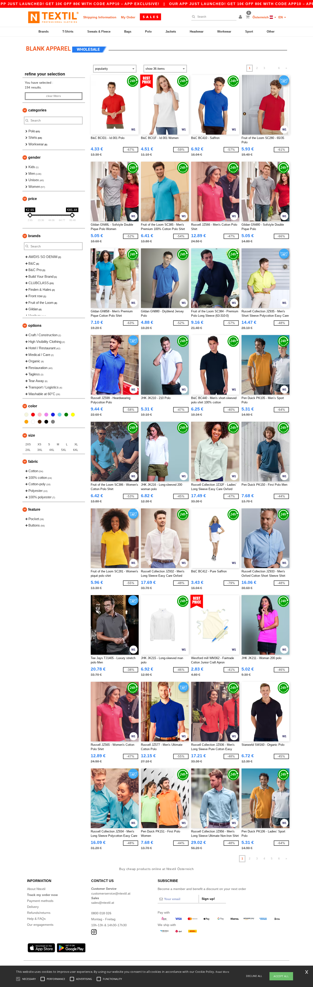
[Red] (33, 415)
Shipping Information (99, 17)
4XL (51, 450)
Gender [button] (34, 157)
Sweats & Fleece (98, 31)
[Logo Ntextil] (53, 17)
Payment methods (40, 901)
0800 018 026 (101, 913)
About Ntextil (36, 889)
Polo (148, 31)
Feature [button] (34, 509)
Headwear (196, 31)
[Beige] (26, 415)
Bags (127, 31)
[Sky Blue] (60, 415)
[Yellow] (73, 415)
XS (39, 444)
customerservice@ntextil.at (110, 893)
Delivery (33, 907)
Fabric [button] (33, 461)
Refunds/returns (38, 913)
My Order (128, 17)
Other (271, 31)
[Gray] (53, 422)
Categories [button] (37, 110)
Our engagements (40, 924)
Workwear (224, 31)
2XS (28, 444)
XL (76, 444)
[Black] (46, 422)
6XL (75, 450)
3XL (39, 450)
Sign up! (208, 899)
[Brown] (40, 422)
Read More (222, 971)
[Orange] (26, 422)
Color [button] (32, 406)
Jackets (170, 31)
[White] (33, 422)
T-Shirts (67, 31)
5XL (63, 450)
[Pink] (40, 415)
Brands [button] (34, 236)
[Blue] (53, 415)
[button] (241, 17)
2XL (27, 450)
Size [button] (31, 435)
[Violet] (46, 415)
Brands (43, 31)
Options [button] (34, 325)
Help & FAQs (36, 918)
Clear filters (53, 96)
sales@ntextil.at (102, 902)
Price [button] (32, 199)
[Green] (66, 415)
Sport (249, 31)
